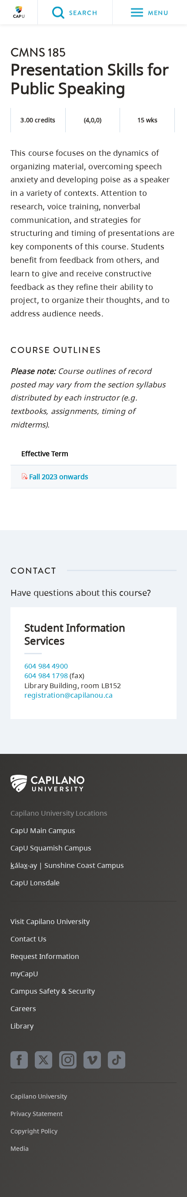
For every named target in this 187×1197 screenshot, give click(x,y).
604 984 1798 (46, 675)
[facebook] (19, 1060)
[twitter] (43, 1060)
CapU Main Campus (42, 830)
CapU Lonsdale (35, 883)
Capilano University (18, 12)
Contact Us (28, 939)
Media (19, 1148)
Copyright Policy (33, 1131)
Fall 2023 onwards (57, 476)
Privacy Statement (36, 1114)
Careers (23, 1008)
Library (21, 1026)
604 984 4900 (46, 666)
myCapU (24, 973)
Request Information (44, 956)
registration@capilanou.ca (68, 695)
